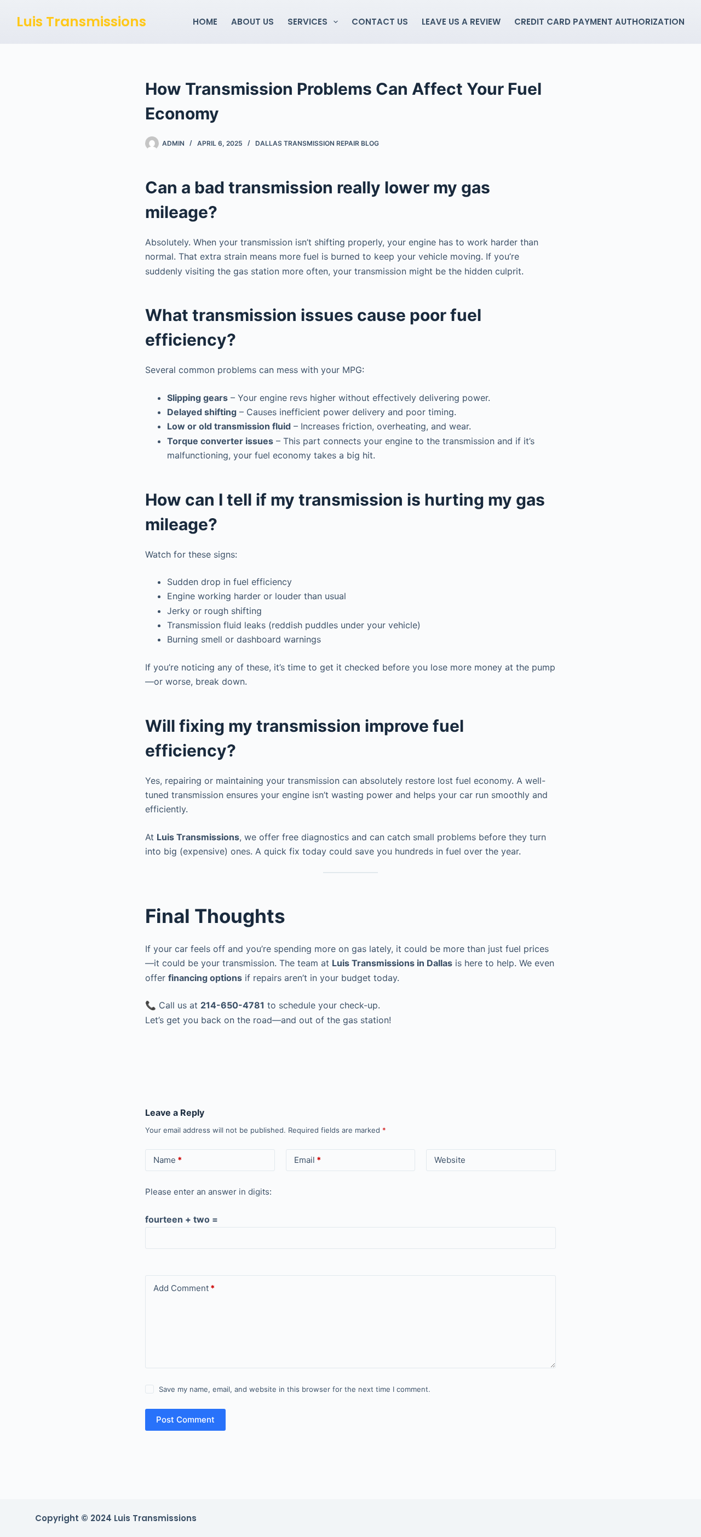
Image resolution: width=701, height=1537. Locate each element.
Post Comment (185, 1419)
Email (307, 1160)
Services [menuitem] (307, 21)
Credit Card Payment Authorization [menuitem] (599, 21)
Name (167, 1160)
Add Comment (184, 1288)
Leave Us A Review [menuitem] (461, 21)
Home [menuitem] (205, 21)
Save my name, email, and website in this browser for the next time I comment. (294, 1389)
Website (450, 1160)
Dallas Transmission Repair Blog (317, 143)
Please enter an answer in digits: (208, 1191)
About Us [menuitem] (252, 21)
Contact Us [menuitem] (380, 21)
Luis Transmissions (81, 21)
